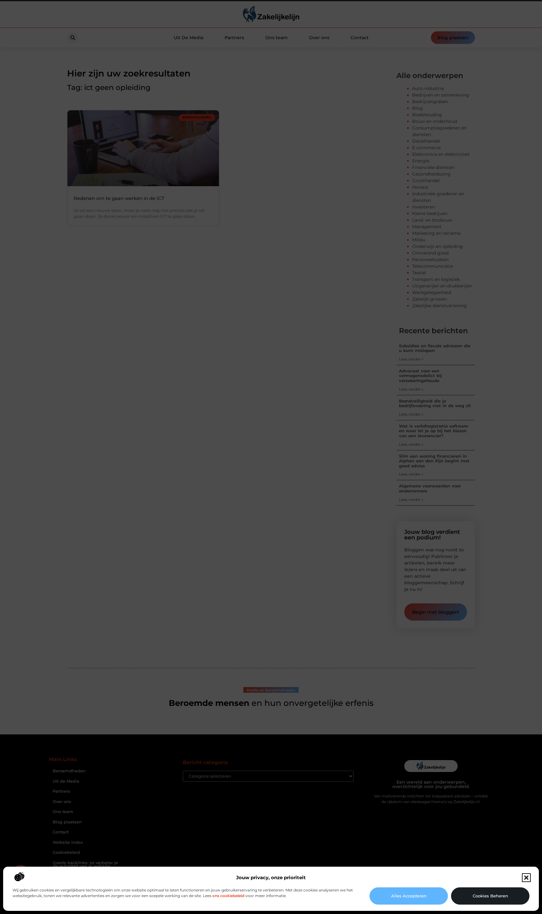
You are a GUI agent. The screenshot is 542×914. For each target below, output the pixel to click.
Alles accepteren (409, 895)
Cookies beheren (490, 895)
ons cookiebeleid (228, 895)
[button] (526, 878)
